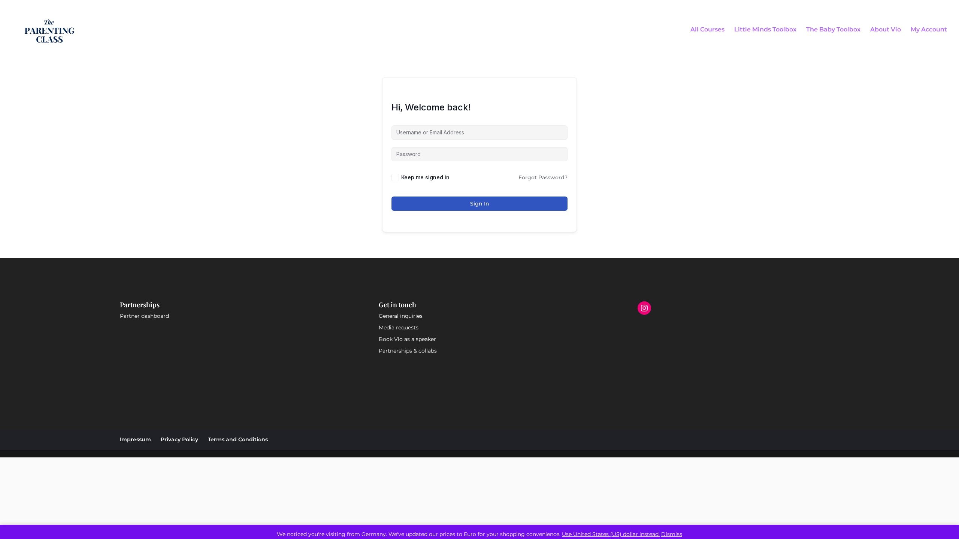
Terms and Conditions (238, 439)
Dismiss (671, 534)
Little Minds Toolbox (765, 30)
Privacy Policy (179, 439)
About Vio (885, 30)
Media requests (398, 327)
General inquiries (401, 316)
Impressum (135, 439)
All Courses (707, 30)
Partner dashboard (144, 316)
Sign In (479, 203)
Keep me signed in (425, 177)
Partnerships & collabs (408, 350)
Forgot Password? (543, 177)
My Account (929, 30)
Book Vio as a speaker (407, 339)
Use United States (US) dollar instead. (611, 534)
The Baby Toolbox (833, 30)
